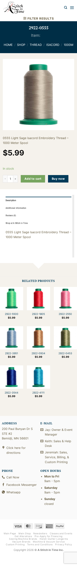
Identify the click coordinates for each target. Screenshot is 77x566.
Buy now (58, 178)
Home (8, 45)
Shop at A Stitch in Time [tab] (17, 223)
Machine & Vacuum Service (49, 541)
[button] (65, 7)
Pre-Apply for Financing (48, 536)
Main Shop (25, 533)
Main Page (10, 533)
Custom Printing (15, 544)
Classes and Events (61, 533)
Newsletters (40, 533)
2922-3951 (11, 353)
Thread (36, 45)
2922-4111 (38, 392)
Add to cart (32, 178)
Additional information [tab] (16, 208)
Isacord (52, 45)
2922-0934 (38, 353)
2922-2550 (65, 313)
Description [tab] (11, 200)
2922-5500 (11, 313)
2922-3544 (11, 392)
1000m (68, 45)
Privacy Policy (63, 544)
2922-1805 (38, 313)
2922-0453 (65, 353)
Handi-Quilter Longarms (54, 538)
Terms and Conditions (40, 544)
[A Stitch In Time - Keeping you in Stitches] (16, 7)
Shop (21, 45)
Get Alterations (23, 536)
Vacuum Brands (21, 541)
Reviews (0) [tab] (11, 215)
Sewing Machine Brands (23, 538)
